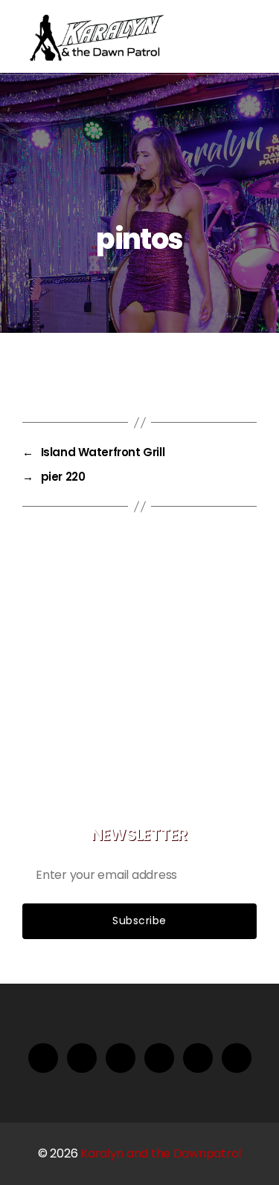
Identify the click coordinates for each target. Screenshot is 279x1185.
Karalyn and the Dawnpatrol (160, 1153)
